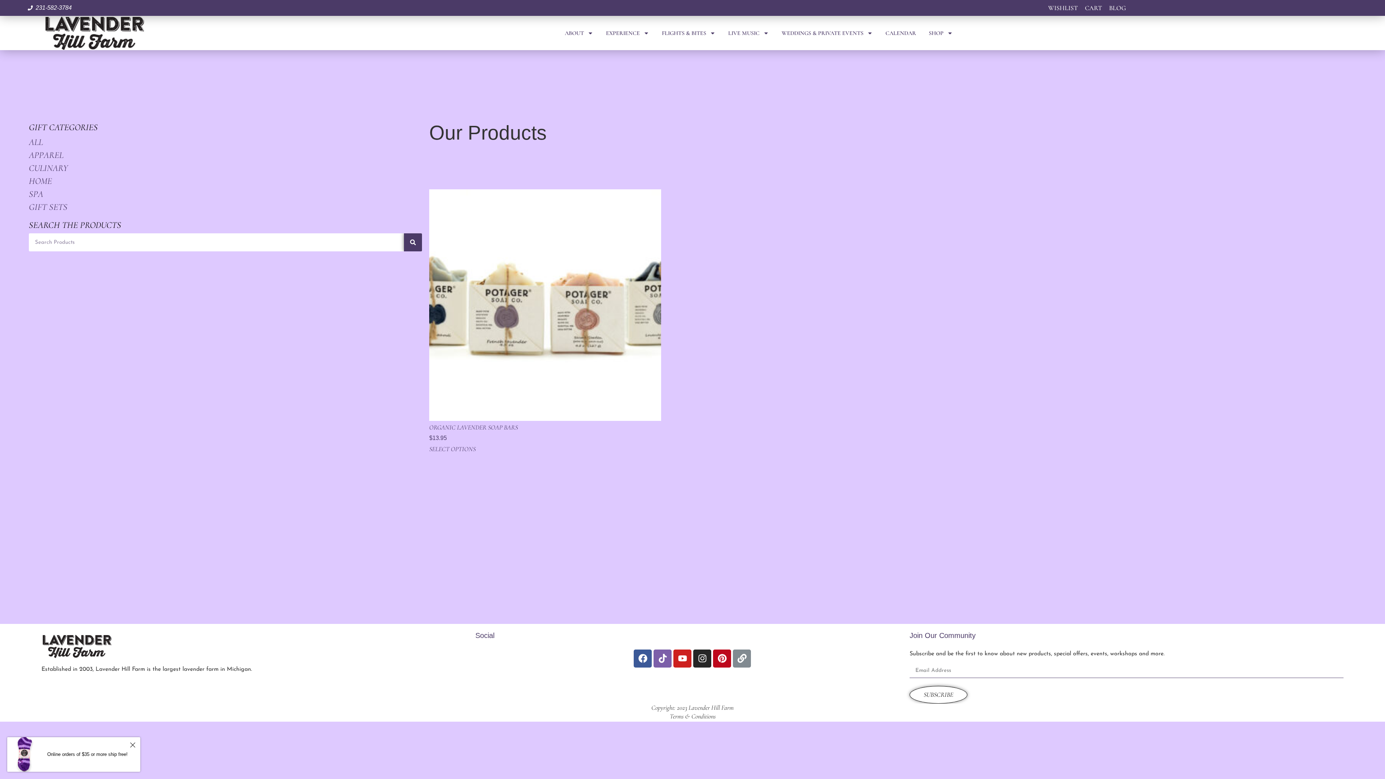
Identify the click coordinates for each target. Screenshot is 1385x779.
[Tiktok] (663, 659)
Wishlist (1063, 8)
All (36, 142)
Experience (623, 33)
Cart (1093, 8)
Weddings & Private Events (822, 33)
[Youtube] (682, 659)
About (574, 33)
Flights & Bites (684, 33)
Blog (1117, 8)
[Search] (413, 242)
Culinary (48, 168)
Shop (936, 33)
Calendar (900, 33)
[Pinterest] (722, 659)
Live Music (744, 33)
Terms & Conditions (693, 716)
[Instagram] (702, 659)
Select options (452, 449)
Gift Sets (48, 207)
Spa (36, 194)
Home (40, 181)
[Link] (742, 659)
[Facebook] (643, 659)
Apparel (46, 155)
